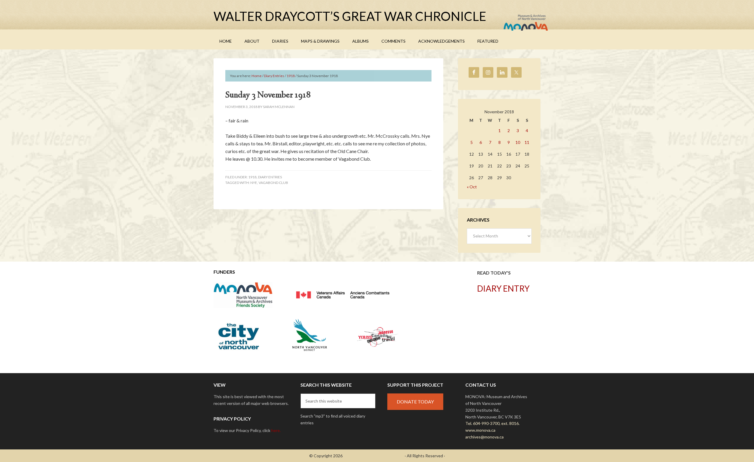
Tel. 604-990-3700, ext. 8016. (492, 423)
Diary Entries (270, 177)
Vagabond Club (273, 182)
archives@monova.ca (484, 436)
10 (517, 142)
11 (527, 142)
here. (276, 430)
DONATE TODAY (415, 401)
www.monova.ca (480, 430)
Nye (253, 182)
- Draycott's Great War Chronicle (373, 455)
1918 (252, 177)
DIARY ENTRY (503, 288)
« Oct (472, 186)
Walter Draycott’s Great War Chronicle (350, 16)
